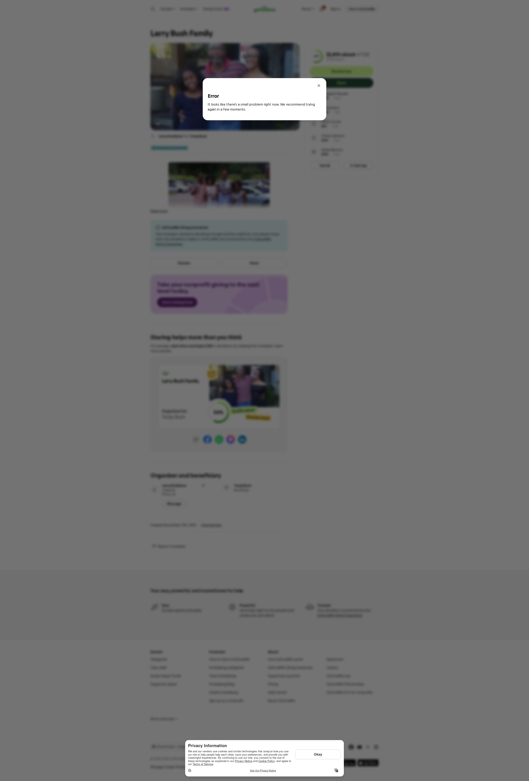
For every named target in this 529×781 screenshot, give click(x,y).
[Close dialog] (319, 85)
